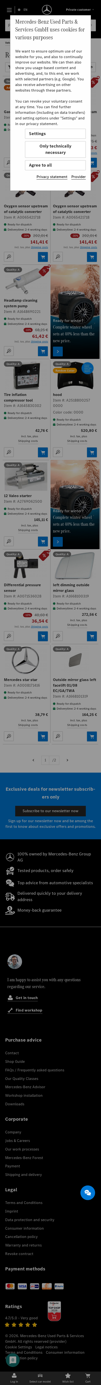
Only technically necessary (55, 149)
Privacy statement (52, 176)
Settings (37, 134)
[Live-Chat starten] (87, 1192)
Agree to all (40, 165)
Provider (78, 176)
